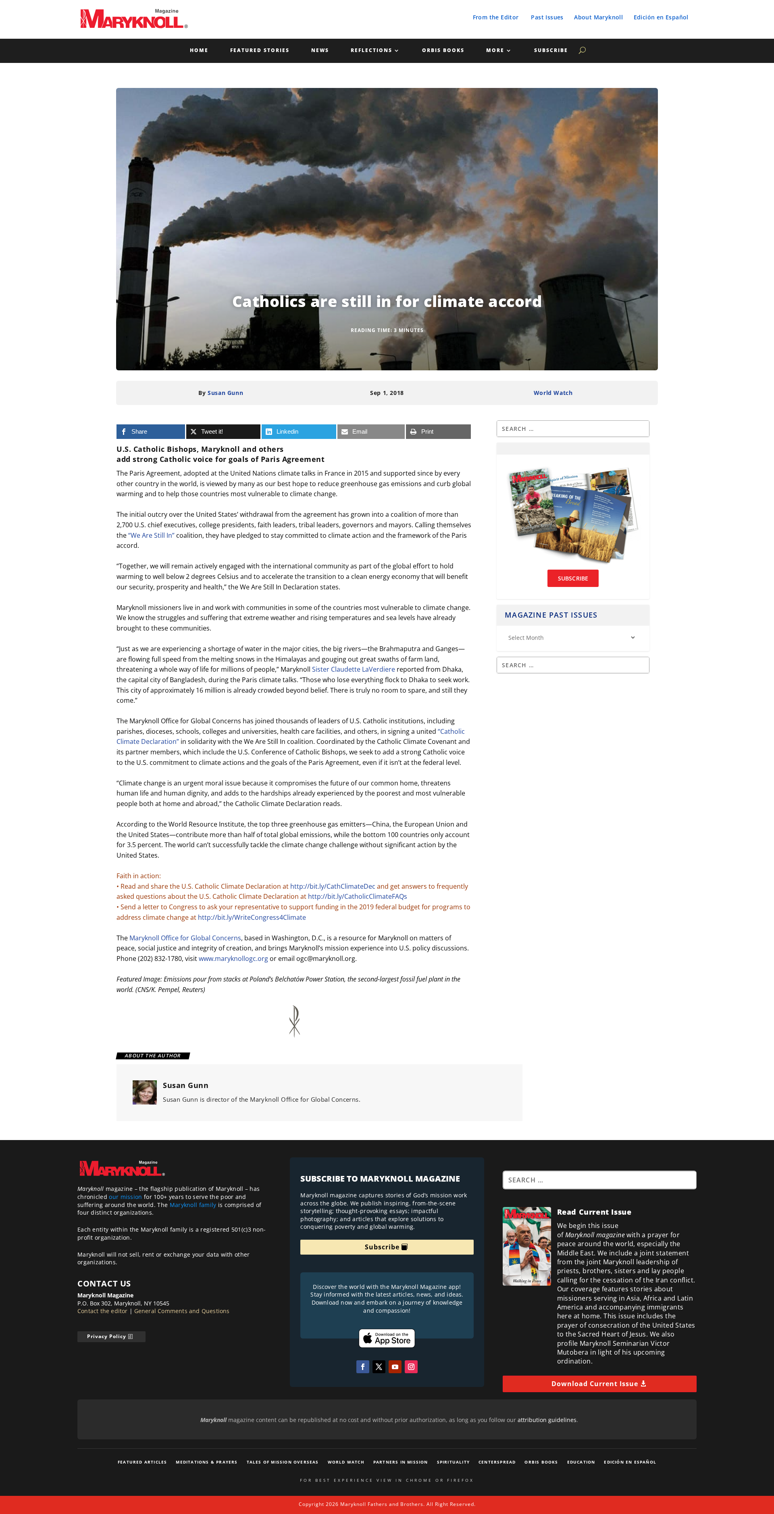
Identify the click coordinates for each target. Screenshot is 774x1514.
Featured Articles (142, 1462)
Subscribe (551, 51)
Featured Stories (259, 51)
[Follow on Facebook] (362, 1366)
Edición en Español (661, 17)
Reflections (371, 51)
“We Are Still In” (151, 535)
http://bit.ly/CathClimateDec (332, 886)
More (495, 51)
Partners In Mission (400, 1462)
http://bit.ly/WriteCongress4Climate (252, 917)
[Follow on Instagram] (411, 1366)
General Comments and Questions (182, 1311)
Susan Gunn (225, 393)
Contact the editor (102, 1311)
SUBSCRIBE (573, 578)
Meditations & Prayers (206, 1462)
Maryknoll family (193, 1205)
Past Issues (547, 17)
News (320, 51)
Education (581, 1462)
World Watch (553, 393)
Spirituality (453, 1462)
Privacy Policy (106, 1336)
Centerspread (497, 1462)
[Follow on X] (378, 1366)
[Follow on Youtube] (395, 1366)
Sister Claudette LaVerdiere (353, 669)
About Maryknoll (598, 17)
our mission (125, 1197)
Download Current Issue (594, 1383)
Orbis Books (443, 51)
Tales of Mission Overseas (283, 1462)
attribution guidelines (547, 1420)
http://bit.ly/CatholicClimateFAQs (357, 896)
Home (199, 51)
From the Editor (496, 17)
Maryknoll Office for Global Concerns (185, 937)
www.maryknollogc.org (233, 958)
